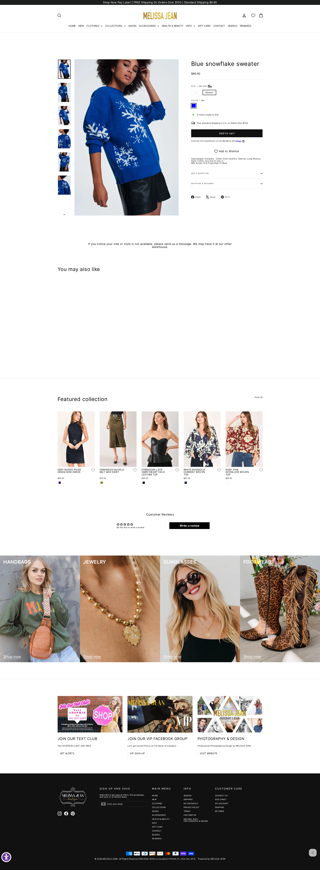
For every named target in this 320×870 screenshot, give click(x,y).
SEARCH (232, 25)
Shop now (12, 657)
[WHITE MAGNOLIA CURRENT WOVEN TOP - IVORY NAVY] (185, 482)
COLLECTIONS (114, 25)
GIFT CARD (204, 25)
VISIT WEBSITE (208, 753)
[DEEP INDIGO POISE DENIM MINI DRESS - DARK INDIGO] (59, 482)
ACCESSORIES (148, 25)
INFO (189, 25)
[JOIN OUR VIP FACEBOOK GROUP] (160, 714)
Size (199, 86)
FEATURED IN (190, 815)
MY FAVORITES (191, 803)
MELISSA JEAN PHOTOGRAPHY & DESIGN (196, 820)
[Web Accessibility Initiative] (6, 857)
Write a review (189, 525)
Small (196, 92)
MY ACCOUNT (221, 803)
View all (258, 397)
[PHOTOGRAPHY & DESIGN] (230, 714)
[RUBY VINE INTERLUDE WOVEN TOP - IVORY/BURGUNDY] (227, 482)
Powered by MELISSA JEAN (211, 859)
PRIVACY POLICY (191, 807)
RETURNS (219, 811)
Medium (209, 92)
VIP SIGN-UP (137, 753)
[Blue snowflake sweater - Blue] (59, 352)
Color (198, 100)
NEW (81, 25)
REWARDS (245, 25)
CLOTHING (93, 25)
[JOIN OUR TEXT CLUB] (90, 714)
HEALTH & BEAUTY (172, 25)
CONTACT (219, 25)
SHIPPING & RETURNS (202, 183)
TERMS (187, 811)
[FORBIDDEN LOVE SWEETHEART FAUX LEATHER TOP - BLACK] (143, 482)
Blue (193, 105)
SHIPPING (188, 799)
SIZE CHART (220, 799)
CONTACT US (221, 795)
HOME (72, 25)
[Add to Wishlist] (91, 342)
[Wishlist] (253, 15)
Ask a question (200, 173)
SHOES (132, 25)
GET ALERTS (67, 753)
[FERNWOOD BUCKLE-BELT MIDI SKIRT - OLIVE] (101, 482)
